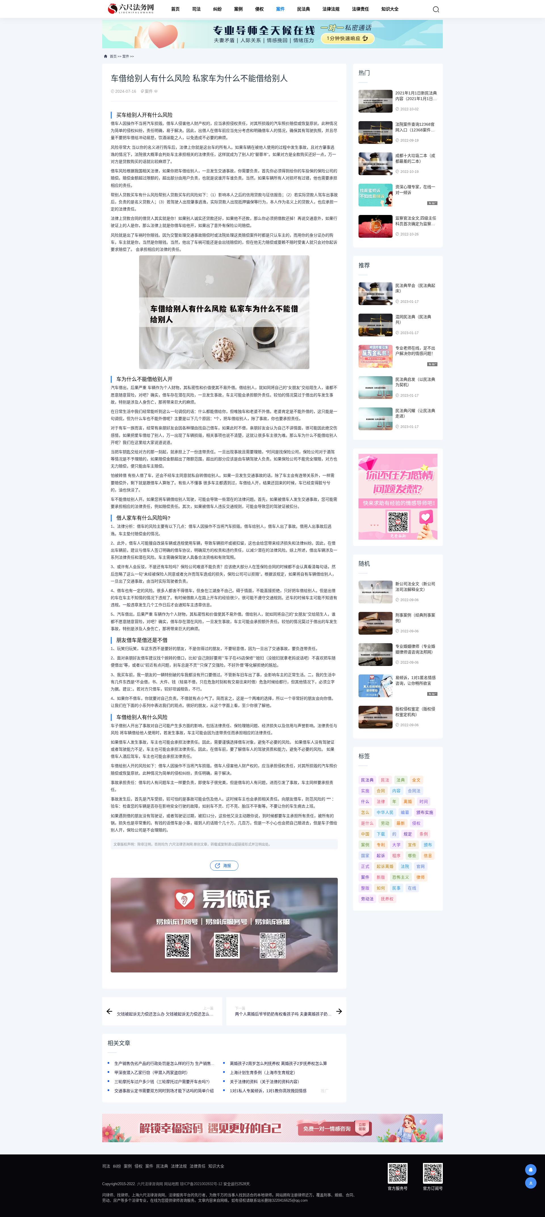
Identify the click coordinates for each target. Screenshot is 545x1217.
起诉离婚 (385, 866)
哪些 (412, 855)
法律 (381, 801)
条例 (424, 834)
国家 (365, 855)
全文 (416, 780)
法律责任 (360, 9)
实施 (365, 790)
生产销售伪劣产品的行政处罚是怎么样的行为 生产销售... (164, 1063)
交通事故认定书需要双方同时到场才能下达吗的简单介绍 (164, 1090)
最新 (401, 823)
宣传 (412, 845)
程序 (396, 855)
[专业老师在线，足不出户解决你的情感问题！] (376, 356)
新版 (381, 877)
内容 (396, 790)
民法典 (303, 9)
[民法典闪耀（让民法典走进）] (376, 418)
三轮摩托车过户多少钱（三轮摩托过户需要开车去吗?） (163, 1081)
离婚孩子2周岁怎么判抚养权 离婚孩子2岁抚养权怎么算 (278, 1063)
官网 (420, 866)
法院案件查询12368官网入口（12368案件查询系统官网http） (415, 130)
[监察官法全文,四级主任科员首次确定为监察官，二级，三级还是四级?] (376, 226)
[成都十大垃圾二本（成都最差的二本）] (376, 163)
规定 (408, 834)
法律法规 (330, 9)
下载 (381, 834)
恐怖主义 (400, 877)
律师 (420, 877)
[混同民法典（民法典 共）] (376, 325)
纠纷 (217, 9)
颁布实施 (424, 812)
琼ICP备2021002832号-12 (201, 1184)
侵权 (259, 9)
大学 (396, 845)
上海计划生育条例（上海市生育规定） (263, 1072)
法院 (405, 866)
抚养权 (387, 899)
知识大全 (390, 9)
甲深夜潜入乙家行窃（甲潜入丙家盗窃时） (152, 1072)
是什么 (367, 823)
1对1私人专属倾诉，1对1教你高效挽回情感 (268, 1090)
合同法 (414, 790)
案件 (280, 9)
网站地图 (171, 1184)
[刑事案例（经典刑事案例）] (376, 623)
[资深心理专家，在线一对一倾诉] (376, 195)
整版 (365, 888)
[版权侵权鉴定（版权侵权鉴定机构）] (376, 717)
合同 (381, 790)
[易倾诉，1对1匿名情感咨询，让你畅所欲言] (376, 685)
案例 (238, 9)
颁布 (428, 845)
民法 (385, 780)
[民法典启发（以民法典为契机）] (376, 387)
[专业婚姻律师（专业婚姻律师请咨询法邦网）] (376, 654)
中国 (365, 834)
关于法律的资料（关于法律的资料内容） (265, 1081)
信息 (428, 855)
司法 (196, 9)
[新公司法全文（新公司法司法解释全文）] (376, 592)
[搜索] (436, 9)
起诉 (381, 855)
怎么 (365, 812)
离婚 (408, 801)
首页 (175, 9)
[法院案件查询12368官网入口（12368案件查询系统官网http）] (376, 132)
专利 (381, 845)
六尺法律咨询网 (150, 1184)
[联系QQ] (531, 1170)
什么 (365, 801)
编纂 (405, 812)
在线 (412, 888)
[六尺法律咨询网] (131, 9)
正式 (365, 866)
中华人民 (385, 812)
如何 (381, 888)
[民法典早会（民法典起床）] (376, 293)
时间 (424, 801)
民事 (396, 888)
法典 (401, 780)
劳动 (385, 823)
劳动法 (367, 899)
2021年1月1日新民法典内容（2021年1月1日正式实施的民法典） (416, 98)
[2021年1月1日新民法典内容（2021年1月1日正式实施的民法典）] (376, 101)
